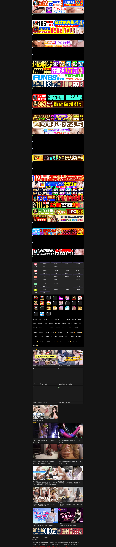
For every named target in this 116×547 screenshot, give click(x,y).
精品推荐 (45, 263)
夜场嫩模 (64, 328)
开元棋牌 (46, 319)
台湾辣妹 (45, 270)
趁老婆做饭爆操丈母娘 (39, 366)
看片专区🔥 (55, 341)
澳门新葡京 (75, 328)
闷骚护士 (78, 279)
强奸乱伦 (56, 263)
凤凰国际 (51, 323)
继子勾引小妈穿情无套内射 (40, 384)
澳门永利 (57, 319)
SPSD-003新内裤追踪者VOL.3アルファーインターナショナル (44, 441)
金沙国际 (47, 336)
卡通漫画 (45, 283)
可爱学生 (67, 276)
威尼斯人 (35, 319)
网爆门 (78, 283)
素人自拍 (78, 266)
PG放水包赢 (57, 323)
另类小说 (45, 292)
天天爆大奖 (41, 336)
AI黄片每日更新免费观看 (65, 402)
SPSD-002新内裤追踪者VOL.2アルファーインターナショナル (70, 441)
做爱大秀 (66, 336)
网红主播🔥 (35, 345)
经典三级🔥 (35, 341)
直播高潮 (64, 323)
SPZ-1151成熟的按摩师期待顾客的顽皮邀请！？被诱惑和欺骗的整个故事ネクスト (43, 462)
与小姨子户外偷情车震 (64, 366)
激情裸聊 (66, 332)
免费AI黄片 (75, 341)
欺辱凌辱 (45, 273)
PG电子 (62, 319)
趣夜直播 (58, 328)
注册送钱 (68, 319)
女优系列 (56, 276)
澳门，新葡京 (54, 336)
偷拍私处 (52, 328)
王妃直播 (41, 328)
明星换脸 (56, 279)
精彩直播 (70, 323)
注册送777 (74, 319)
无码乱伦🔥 (79, 332)
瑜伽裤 (67, 279)
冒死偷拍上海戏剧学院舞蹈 (66, 384)
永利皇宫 (47, 332)
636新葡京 (60, 332)
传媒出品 (45, 286)
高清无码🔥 (68, 341)
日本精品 (56, 266)
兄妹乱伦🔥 (49, 341)
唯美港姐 (67, 270)
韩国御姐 (56, 270)
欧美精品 (67, 263)
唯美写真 (67, 283)
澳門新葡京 (41, 332)
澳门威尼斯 (78, 336)
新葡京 (34, 323)
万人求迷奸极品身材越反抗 (40, 402)
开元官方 (35, 336)
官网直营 (51, 319)
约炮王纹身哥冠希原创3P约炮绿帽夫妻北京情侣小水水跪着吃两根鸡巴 (44, 504)
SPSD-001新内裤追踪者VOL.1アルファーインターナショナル (70, 462)
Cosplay (67, 266)
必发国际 (69, 328)
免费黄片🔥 (72, 332)
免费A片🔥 (42, 341)
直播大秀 (72, 336)
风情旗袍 (45, 279)
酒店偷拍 (80, 323)
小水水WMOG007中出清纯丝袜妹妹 (68, 525)
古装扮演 (45, 276)
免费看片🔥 (53, 332)
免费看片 (61, 336)
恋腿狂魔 (78, 276)
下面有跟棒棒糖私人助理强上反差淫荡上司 (70, 483)
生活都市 (45, 289)
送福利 (79, 319)
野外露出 (78, 273)
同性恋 (78, 286)
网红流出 (67, 273)
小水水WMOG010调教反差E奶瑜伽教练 (43, 525)
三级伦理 (45, 266)
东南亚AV (78, 270)
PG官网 (40, 319)
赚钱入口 (62, 341)
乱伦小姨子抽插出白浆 (39, 420)
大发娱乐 (35, 332)
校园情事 (56, 289)
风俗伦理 (78, 289)
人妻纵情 (67, 289)
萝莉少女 (78, 263)
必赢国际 (45, 323)
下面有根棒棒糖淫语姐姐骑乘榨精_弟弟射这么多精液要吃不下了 (70, 504)
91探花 (56, 273)
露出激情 (56, 283)
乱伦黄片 (46, 328)
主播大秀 (35, 328)
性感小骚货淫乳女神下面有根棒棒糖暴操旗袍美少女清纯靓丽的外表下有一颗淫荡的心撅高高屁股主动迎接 (45, 484)
